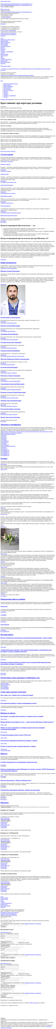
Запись (11, 6)
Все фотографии (5, 683)
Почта (2, 950)
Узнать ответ (4, 719)
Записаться (9, 915)
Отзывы (3, 53)
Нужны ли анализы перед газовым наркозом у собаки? (18, 746)
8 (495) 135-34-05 (8, 30)
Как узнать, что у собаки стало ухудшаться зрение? (17, 695)
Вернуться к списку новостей (8, 151)
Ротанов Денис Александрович (10, 317)
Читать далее (4, 469)
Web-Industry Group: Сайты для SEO (10, 912)
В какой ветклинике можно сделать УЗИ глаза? (16, 735)
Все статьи (3, 674)
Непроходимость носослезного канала (9, 215)
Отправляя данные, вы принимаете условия (21, 923)
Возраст (3, 936)
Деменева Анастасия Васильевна (11, 400)
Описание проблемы (6, 941)
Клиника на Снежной (7, 68)
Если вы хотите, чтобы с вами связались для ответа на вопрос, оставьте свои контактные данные (25, 920)
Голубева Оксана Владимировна (11, 342)
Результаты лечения (5, 46)
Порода (3, 935)
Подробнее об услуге (6, 932)
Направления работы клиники (13, 599)
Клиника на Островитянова (34, 68)
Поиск (2, 6)
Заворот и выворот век (5, 205)
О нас (2, 38)
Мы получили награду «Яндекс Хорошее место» (16, 780)
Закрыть (3, 1018)
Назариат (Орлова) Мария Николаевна (13, 392)
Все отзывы (3, 464)
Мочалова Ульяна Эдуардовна (10, 375)
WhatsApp (14, 915)
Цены (2, 56)
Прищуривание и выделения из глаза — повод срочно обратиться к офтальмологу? (27, 722)
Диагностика (4, 606)
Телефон (3, 948)
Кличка (2, 938)
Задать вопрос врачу (6, 1)
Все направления (5, 631)
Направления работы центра (8, 39)
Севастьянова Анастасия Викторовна (12, 384)
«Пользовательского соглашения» (32, 923)
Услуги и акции (7, 154)
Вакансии (3, 49)
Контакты (7, 6)
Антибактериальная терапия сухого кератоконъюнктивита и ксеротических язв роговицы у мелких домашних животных (26, 650)
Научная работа (4, 43)
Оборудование (4, 45)
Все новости (4, 799)
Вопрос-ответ (4, 60)
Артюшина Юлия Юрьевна (9, 334)
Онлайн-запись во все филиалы (8, 34)
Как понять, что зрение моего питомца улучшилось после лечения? (22, 716)
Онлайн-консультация (28, 75)
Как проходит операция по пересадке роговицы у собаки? (19, 740)
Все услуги (3, 222)
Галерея (2, 50)
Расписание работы (5, 62)
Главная (3, 99)
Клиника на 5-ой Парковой (20, 68)
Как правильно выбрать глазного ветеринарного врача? (19, 703)
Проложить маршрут (5, 820)
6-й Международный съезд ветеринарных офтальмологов (19, 762)
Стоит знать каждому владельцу (13, 692)
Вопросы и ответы (8, 713)
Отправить (3, 926)
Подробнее (3, 169)
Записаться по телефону (7, 75)
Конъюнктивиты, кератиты (6, 196)
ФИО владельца (5, 947)
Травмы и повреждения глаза (7, 185)
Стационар (3, 615)
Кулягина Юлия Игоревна (9, 367)
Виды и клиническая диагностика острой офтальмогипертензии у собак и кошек (26, 638)
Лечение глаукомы (5, 174)
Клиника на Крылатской (43, 807)
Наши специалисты (5, 42)
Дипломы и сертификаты (7, 51)
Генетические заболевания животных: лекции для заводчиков (20, 790)
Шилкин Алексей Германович (10, 271)
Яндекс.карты (4, 822)
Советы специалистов (6, 59)
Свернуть (3, 507)
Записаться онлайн (18, 75)
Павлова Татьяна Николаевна (10, 326)
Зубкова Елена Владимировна (10, 350)
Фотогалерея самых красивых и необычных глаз (20, 678)
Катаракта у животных (5, 164)
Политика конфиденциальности (9, 913)
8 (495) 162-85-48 (5, 9)
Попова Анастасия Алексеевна (10, 417)
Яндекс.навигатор (5, 824)
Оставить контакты (5, 945)
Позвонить (3, 915)
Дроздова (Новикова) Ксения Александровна (15, 359)
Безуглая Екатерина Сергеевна (10, 409)
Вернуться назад (5, 957)
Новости (3, 47)
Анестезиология (5, 624)
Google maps (4, 823)
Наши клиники (4, 41)
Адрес (2, 953)
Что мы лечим (4, 55)
